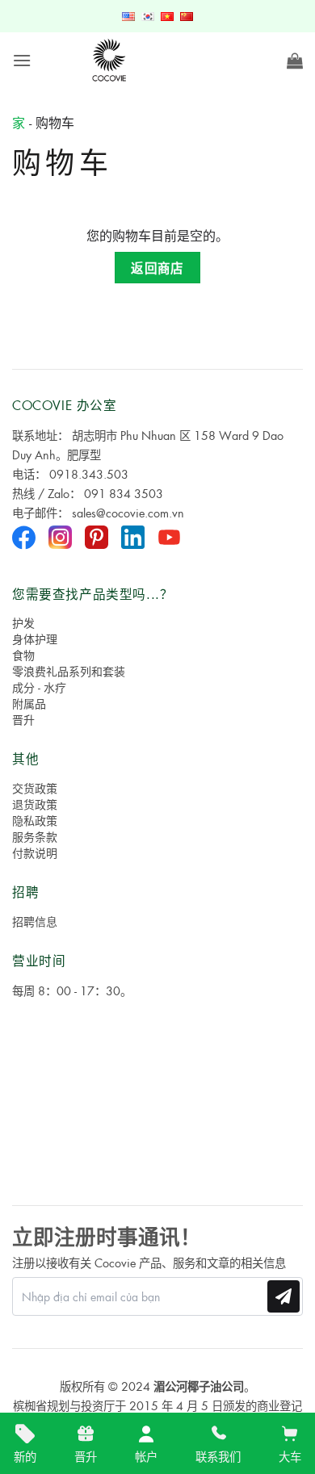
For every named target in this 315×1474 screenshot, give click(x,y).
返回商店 (157, 267)
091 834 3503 (123, 493)
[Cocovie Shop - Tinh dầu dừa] (110, 60)
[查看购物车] (295, 60)
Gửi (284, 1296)
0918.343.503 (88, 474)
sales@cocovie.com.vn (128, 513)
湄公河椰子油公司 (198, 1386)
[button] (22, 60)
